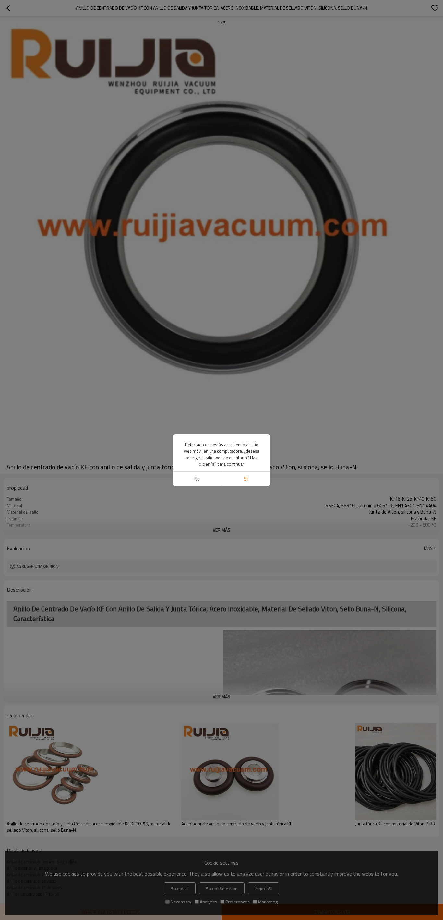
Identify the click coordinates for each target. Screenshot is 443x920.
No (197, 479)
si (246, 479)
